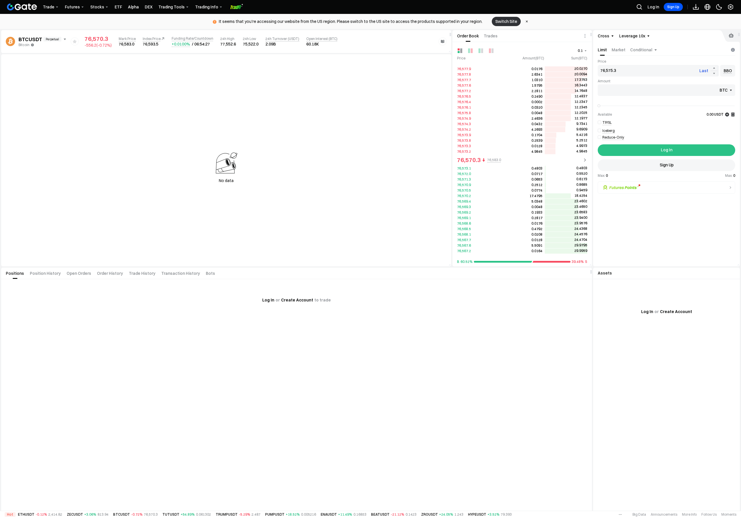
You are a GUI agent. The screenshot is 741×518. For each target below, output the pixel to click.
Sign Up (673, 7)
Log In (653, 7)
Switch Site (506, 21)
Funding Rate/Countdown (192, 38)
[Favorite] (75, 41)
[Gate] (22, 6)
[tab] (468, 36)
